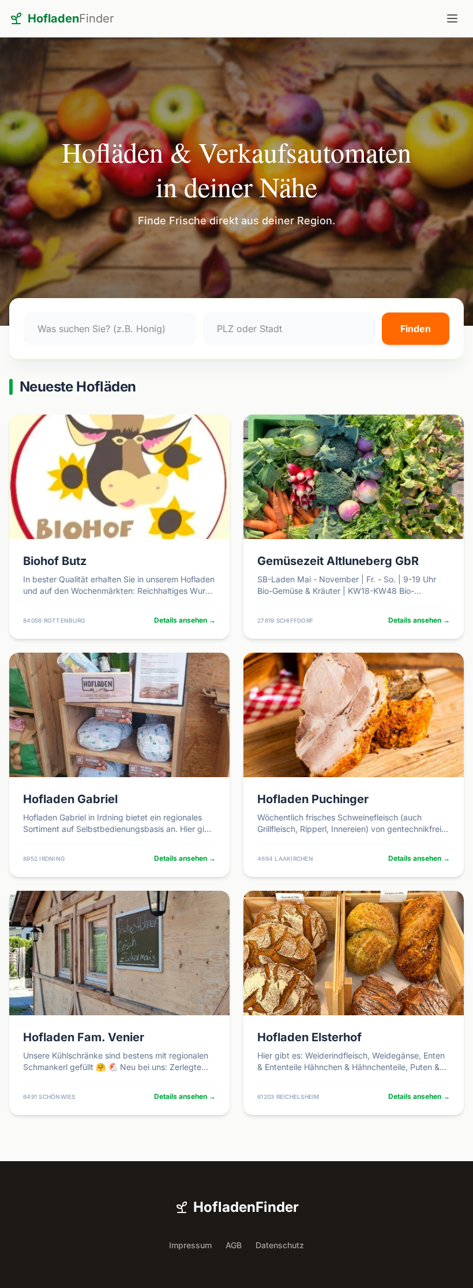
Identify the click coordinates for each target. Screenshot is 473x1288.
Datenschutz (280, 1245)
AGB (234, 1245)
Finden (415, 328)
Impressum (190, 1245)
